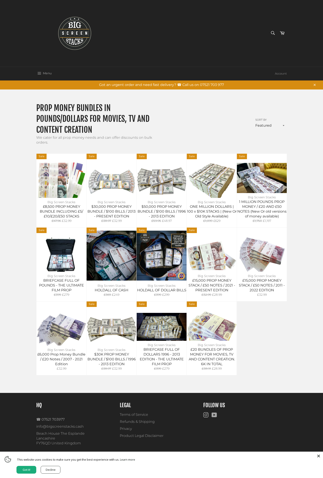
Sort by (261, 119)
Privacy (126, 429)
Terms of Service (134, 414)
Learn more (127, 460)
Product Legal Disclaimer (141, 436)
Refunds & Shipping (137, 422)
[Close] (318, 456)
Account (281, 73)
